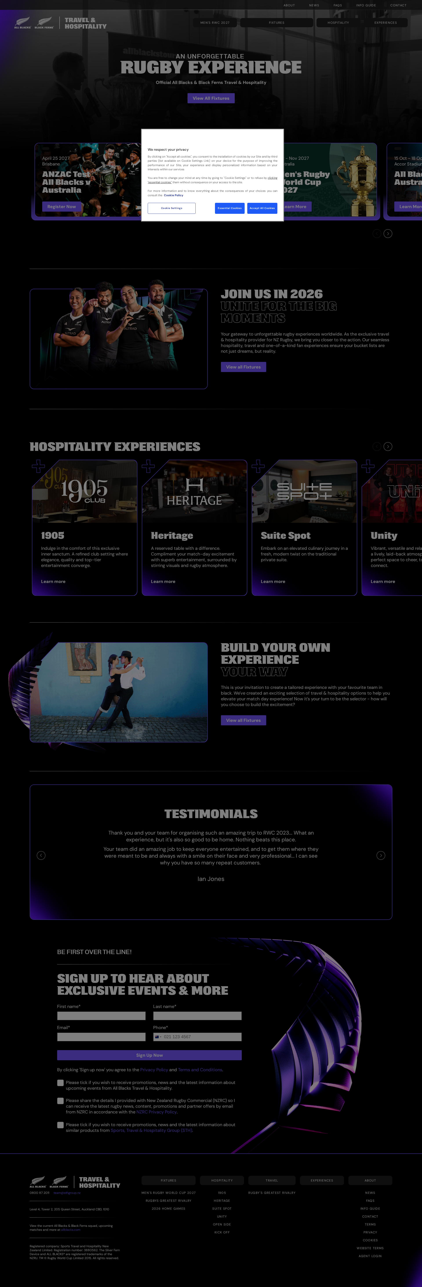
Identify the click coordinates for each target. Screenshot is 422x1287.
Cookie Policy (173, 195)
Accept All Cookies (262, 208)
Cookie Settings (171, 208)
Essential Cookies (230, 208)
